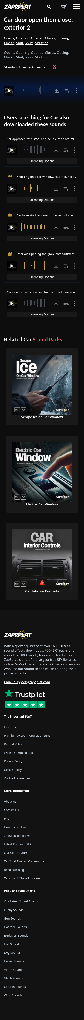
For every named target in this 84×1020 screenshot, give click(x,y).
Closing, (63, 38)
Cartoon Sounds (15, 987)
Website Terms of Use (19, 753)
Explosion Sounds (16, 935)
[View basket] (63, 6)
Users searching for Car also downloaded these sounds (36, 121)
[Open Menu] (76, 6)
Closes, (50, 38)
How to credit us (15, 827)
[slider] (34, 90)
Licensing (10, 727)
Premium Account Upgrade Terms (27, 736)
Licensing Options (42, 161)
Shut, (20, 43)
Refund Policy (13, 744)
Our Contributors (16, 853)
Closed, (9, 43)
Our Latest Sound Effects (21, 901)
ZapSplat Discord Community (24, 861)
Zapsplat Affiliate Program (22, 878)
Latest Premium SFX (17, 844)
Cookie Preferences (17, 778)
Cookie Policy (13, 770)
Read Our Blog (14, 870)
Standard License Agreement (26, 67)
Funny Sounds (13, 910)
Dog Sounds (12, 953)
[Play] (9, 91)
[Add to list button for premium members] (67, 91)
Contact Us (11, 810)
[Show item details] (76, 91)
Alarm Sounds (13, 970)
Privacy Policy (13, 761)
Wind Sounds (13, 995)
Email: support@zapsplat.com (27, 682)
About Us (10, 801)
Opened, (37, 38)
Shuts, (29, 43)
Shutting (42, 43)
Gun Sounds (12, 918)
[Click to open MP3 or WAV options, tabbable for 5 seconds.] (57, 91)
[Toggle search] (49, 6)
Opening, (23, 38)
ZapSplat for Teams (17, 836)
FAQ (7, 818)
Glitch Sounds (13, 978)
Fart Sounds (12, 944)
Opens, (9, 38)
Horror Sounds (14, 961)
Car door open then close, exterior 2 (38, 24)
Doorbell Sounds (15, 927)
